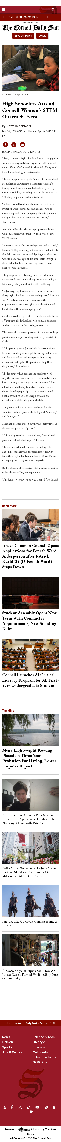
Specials (39, 1047)
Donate (42, 35)
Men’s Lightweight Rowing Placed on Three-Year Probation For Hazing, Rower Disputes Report (29, 758)
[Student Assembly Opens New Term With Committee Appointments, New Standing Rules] (30, 593)
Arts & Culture (12, 1052)
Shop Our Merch (23, 35)
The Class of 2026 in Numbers (26, 17)
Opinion (7, 1042)
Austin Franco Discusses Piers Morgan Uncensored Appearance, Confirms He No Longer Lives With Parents (28, 819)
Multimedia (40, 1052)
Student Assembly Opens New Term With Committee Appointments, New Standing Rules (29, 620)
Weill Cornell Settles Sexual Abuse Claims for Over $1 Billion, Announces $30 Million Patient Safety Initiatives (29, 872)
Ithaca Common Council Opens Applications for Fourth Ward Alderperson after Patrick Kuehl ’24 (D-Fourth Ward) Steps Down (30, 556)
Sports (7, 1047)
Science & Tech (44, 1037)
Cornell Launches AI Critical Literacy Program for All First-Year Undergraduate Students (30, 680)
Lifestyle (39, 1042)
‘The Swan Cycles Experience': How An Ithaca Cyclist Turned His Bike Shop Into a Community (30, 974)
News (6, 1037)
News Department (18, 126)
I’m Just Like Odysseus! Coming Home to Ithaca (30, 923)
